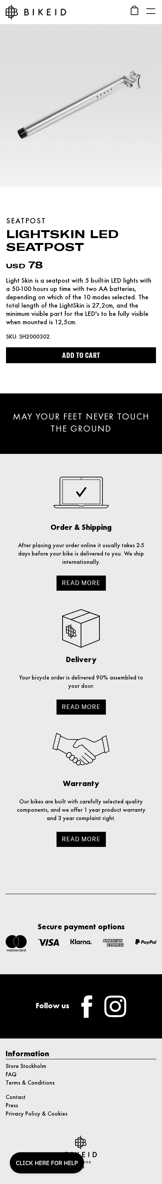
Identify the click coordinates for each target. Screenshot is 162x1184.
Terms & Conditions (30, 1083)
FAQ (11, 1075)
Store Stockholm (26, 1066)
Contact (16, 1097)
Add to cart (81, 355)
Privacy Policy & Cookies (36, 1114)
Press (12, 1106)
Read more (81, 583)
